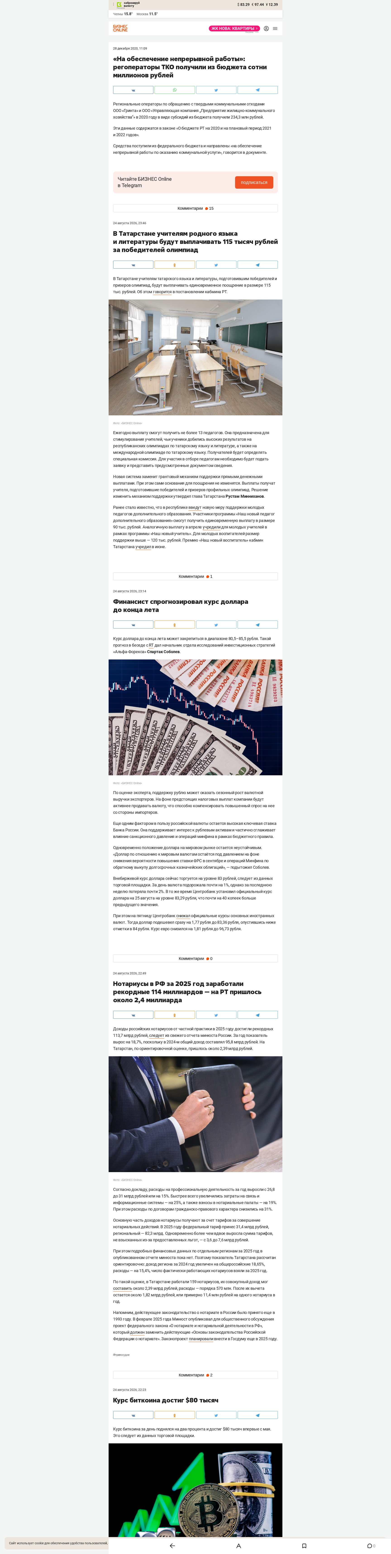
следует (156, 1035)
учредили (211, 527)
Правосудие (121, 1354)
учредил (143, 546)
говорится (162, 291)
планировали (201, 1338)
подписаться (254, 182)
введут (195, 507)
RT (151, 645)
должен (137, 1332)
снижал (183, 915)
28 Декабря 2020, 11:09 (130, 48)
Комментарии (196, 208)
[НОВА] (233, 28)
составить (122, 1288)
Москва (142, 14)
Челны (118, 14)
